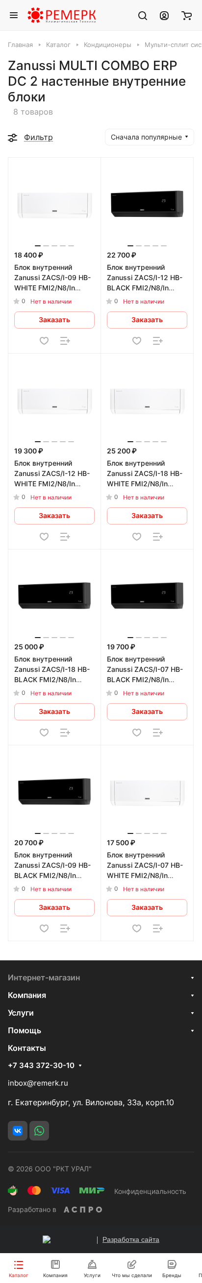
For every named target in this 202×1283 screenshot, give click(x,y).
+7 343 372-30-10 (41, 1065)
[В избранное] (44, 341)
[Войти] (164, 15)
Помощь (24, 1030)
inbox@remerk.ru (38, 1083)
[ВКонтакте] (17, 1130)
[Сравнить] (65, 341)
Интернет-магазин (44, 977)
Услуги (21, 1013)
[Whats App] (39, 1130)
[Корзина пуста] (186, 15)
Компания (27, 995)
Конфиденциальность (150, 1191)
